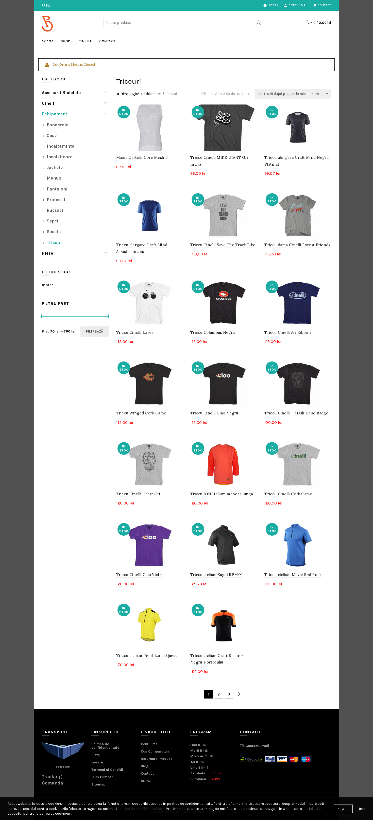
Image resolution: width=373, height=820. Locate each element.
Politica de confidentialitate (105, 746)
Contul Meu (298, 5)
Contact (324, 5)
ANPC (145, 781)
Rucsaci (55, 210)
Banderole (57, 124)
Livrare (97, 762)
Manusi (55, 178)
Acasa (273, 5)
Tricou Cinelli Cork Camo (288, 494)
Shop (65, 41)
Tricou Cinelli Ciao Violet (139, 574)
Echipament (152, 94)
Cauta (259, 23)
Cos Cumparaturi (155, 751)
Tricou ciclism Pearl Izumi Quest (146, 655)
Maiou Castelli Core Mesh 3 (142, 157)
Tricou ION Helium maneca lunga (221, 494)
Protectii (56, 199)
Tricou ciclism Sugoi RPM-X (216, 574)
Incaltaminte (60, 146)
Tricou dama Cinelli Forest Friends (297, 244)
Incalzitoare (59, 156)
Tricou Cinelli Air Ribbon (287, 332)
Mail (48, 5)
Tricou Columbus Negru (212, 332)
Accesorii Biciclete (61, 92)
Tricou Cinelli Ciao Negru (214, 413)
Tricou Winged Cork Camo (141, 413)
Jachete (55, 167)
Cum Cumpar (102, 777)
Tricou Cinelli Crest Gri (138, 494)
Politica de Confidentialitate (140, 809)
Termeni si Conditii (107, 769)
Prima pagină (130, 94)
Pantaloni (57, 188)
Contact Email (257, 746)
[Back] (48, 48)
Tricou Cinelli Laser (135, 332)
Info (362, 809)
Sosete (54, 231)
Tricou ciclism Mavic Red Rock (292, 574)
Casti (52, 135)
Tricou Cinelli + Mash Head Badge (296, 413)
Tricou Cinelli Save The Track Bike (222, 244)
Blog (145, 766)
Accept (343, 809)
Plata (95, 755)
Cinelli (84, 41)
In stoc (48, 285)
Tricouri (55, 242)
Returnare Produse (157, 759)
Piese (47, 253)
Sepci (52, 220)
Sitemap (98, 784)
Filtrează (94, 331)
